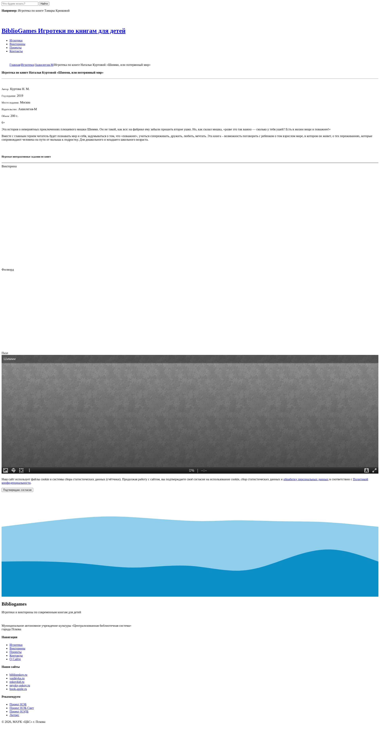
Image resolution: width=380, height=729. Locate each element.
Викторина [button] (9, 166)
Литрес (14, 715)
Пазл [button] (5, 353)
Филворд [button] (8, 269)
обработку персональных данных (306, 479)
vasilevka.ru (17, 678)
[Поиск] (6, 58)
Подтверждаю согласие (17, 489)
